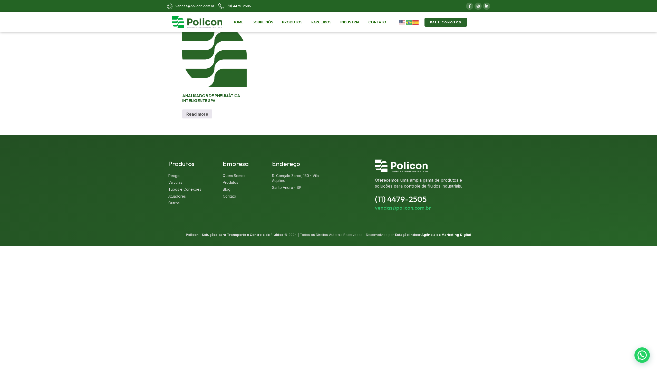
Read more (197, 114)
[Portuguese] (409, 22)
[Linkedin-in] (486, 6)
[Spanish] (415, 22)
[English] (402, 22)
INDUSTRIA (349, 22)
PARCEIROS (321, 22)
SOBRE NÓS (263, 22)
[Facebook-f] (469, 6)
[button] (642, 355)
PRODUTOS (292, 22)
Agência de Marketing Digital (446, 235)
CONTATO (377, 22)
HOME (238, 22)
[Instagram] (478, 6)
